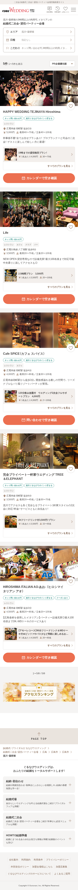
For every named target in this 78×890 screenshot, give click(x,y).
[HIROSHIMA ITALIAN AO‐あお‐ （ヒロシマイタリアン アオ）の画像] (39, 563)
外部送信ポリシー (20, 866)
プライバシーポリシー (57, 859)
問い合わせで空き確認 (42, 420)
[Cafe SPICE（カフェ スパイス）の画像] (39, 330)
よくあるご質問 (62, 873)
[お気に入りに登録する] (71, 106)
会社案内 (13, 859)
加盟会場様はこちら (42, 866)
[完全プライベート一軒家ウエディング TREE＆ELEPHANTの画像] (39, 451)
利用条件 (38, 859)
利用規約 (25, 859)
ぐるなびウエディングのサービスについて (29, 873)
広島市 (54, 752)
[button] (39, 784)
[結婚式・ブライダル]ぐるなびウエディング (24, 748)
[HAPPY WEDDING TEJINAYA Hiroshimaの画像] (39, 88)
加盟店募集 (61, 866)
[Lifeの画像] (39, 209)
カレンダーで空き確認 (42, 178)
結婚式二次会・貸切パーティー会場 (20, 752)
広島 (44, 752)
